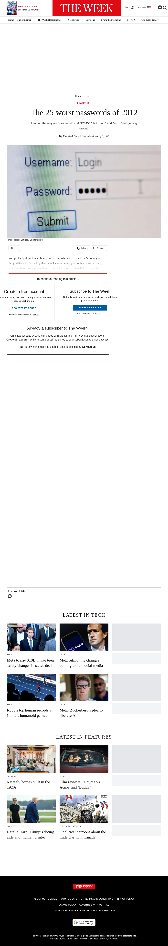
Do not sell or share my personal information (84, 910)
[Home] (10, 20)
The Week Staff (71, 136)
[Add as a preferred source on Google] (84, 922)
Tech (88, 96)
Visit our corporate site (125, 936)
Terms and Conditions (99, 898)
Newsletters (73, 20)
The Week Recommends (49, 20)
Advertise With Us (90, 904)
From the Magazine (111, 20)
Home (78, 96)
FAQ (107, 904)
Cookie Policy (67, 904)
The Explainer (24, 20)
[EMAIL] (10, 596)
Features (83, 103)
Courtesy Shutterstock (31, 240)
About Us (39, 898)
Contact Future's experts (65, 898)
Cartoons (90, 20)
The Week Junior (149, 20)
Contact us (89, 346)
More (130, 20)
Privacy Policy (125, 898)
